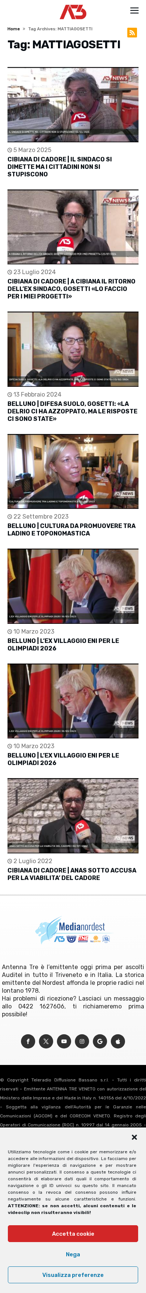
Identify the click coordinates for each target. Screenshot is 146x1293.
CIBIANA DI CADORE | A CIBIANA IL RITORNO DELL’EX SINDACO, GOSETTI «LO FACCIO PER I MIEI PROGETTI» (71, 289)
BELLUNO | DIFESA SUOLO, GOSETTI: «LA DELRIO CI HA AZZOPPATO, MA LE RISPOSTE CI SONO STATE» (72, 411)
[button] (134, 1137)
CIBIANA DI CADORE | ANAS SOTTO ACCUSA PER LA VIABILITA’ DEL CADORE (71, 874)
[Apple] (118, 1041)
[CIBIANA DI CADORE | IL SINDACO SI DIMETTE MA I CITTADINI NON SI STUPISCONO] (72, 104)
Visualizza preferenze (73, 1275)
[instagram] (82, 1041)
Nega (73, 1254)
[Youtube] (64, 1041)
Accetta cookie (73, 1233)
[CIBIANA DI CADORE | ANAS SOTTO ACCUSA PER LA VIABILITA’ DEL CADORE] (72, 815)
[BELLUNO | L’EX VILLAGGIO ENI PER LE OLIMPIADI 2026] (72, 586)
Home (13, 29)
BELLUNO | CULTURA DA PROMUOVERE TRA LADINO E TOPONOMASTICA (71, 529)
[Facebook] (28, 1041)
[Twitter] (46, 1041)
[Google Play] (100, 1041)
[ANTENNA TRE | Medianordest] (73, 4)
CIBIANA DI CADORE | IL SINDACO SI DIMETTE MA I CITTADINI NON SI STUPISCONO (59, 167)
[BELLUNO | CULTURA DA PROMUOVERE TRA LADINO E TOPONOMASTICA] (72, 471)
